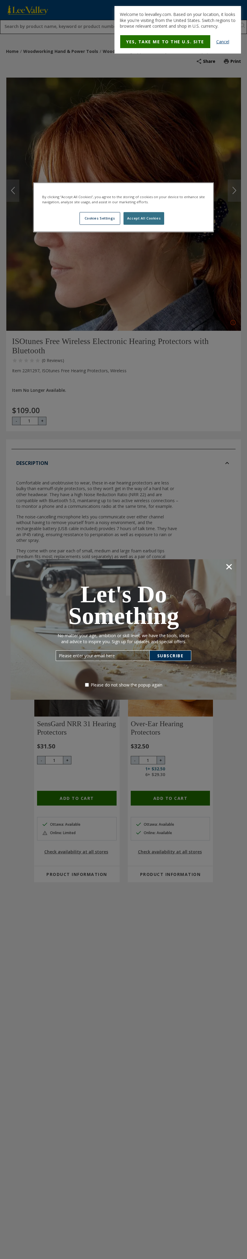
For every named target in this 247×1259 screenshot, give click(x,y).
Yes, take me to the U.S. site (165, 42)
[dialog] (177, 30)
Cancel (222, 42)
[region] (123, 207)
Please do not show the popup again (126, 685)
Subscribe (170, 656)
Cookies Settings (100, 218)
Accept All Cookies (144, 218)
